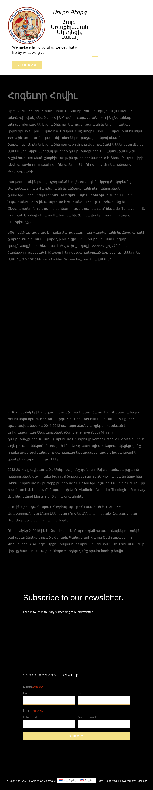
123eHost (141, 781)
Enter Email (30, 717)
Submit (76, 736)
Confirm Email (87, 717)
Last (80, 693)
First (26, 693)
